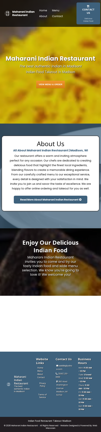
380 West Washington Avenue (62, 385)
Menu (55, 10)
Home (43, 10)
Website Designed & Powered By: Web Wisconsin (71, 427)
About (43, 16)
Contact (57, 16)
